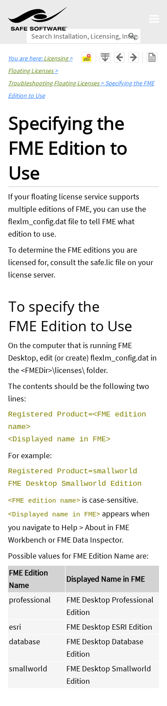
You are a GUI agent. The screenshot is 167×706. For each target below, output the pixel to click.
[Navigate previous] (119, 57)
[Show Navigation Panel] (154, 18)
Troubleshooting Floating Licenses (53, 83)
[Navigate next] (133, 57)
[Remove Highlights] (86, 57)
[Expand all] (105, 57)
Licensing (56, 58)
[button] (132, 36)
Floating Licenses (30, 71)
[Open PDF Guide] (152, 57)
